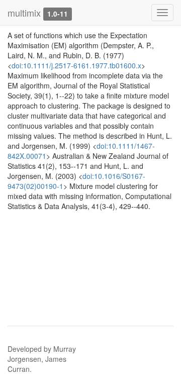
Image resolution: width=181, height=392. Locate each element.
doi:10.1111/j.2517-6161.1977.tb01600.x (76, 65)
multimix (24, 12)
